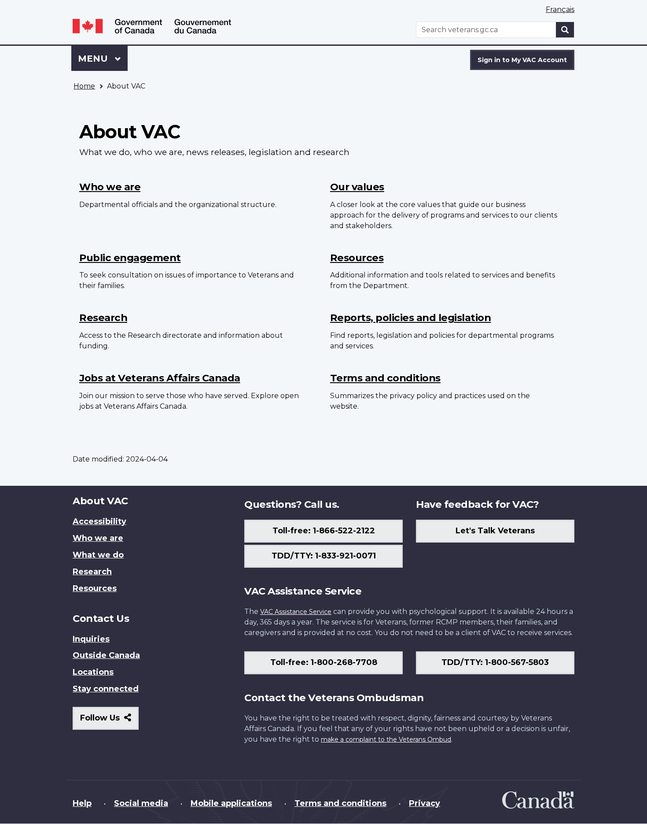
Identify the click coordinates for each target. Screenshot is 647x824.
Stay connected (106, 689)
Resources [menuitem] (357, 257)
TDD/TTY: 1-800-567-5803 (495, 662)
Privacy (424, 803)
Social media (141, 803)
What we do (98, 555)
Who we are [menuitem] (109, 187)
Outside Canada (106, 655)
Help (82, 803)
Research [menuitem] (103, 317)
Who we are (98, 538)
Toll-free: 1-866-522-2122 (323, 531)
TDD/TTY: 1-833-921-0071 (324, 556)
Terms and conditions (340, 803)
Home (84, 86)
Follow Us (109, 721)
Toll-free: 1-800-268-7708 (323, 662)
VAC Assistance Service (295, 612)
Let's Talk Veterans (495, 531)
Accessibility (99, 521)
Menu (94, 58)
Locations (93, 672)
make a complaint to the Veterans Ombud (386, 739)
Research (92, 571)
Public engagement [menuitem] (130, 257)
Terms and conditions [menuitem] (385, 378)
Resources (95, 588)
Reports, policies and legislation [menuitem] (410, 317)
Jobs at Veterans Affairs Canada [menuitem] (159, 378)
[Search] (565, 30)
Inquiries (91, 639)
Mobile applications (231, 803)
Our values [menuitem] (357, 187)
